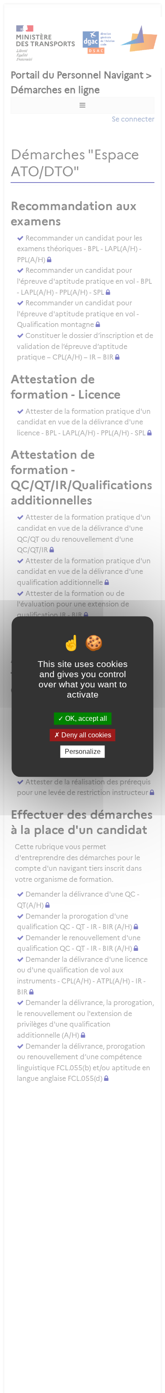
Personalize (83, 751)
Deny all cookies (85, 735)
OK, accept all (85, 718)
